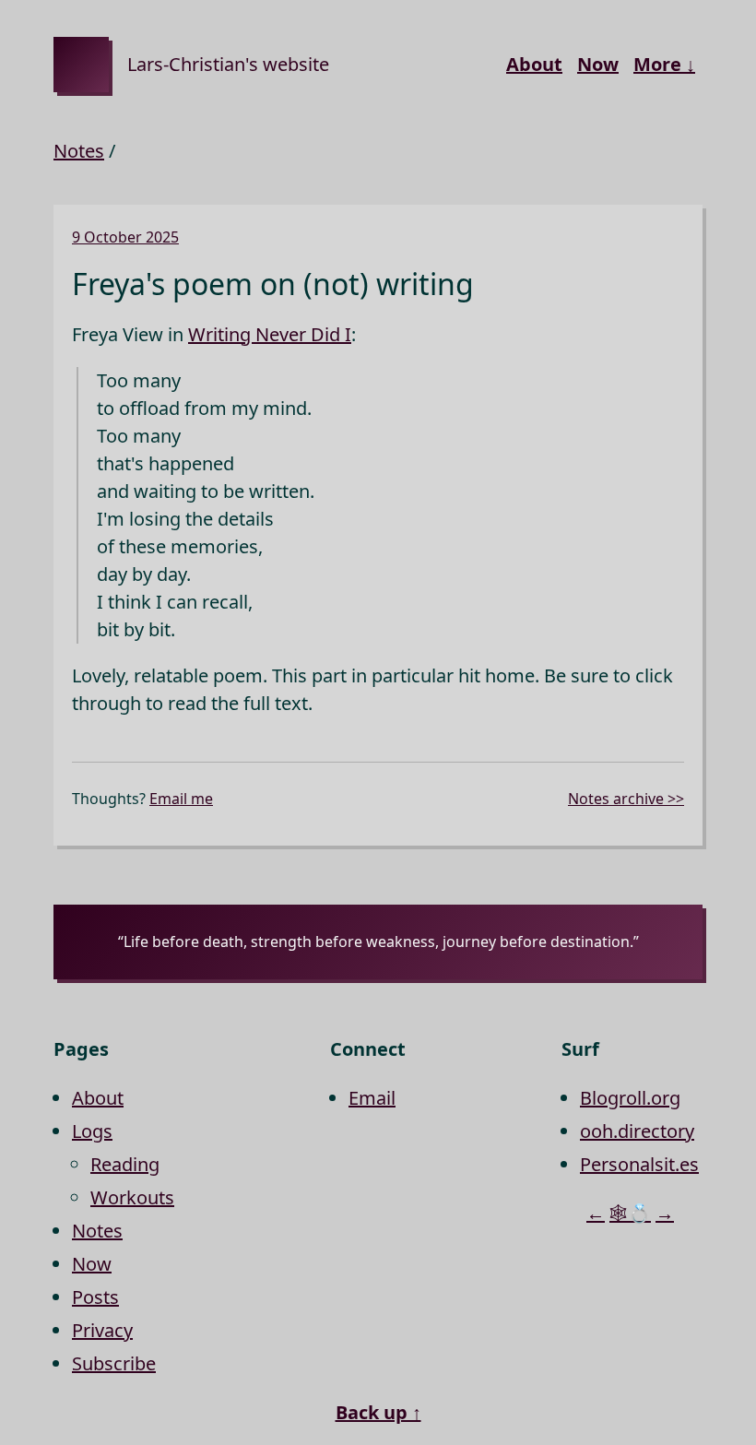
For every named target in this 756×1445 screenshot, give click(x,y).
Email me (181, 798)
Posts (95, 1297)
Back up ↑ (378, 1412)
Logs (92, 1131)
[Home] (81, 64)
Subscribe (114, 1363)
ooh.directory (637, 1131)
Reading (124, 1164)
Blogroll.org (630, 1097)
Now (598, 64)
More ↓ (664, 64)
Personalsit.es (639, 1164)
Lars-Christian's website (228, 64)
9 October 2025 (125, 237)
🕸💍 (630, 1213)
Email (372, 1097)
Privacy (102, 1330)
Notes (78, 150)
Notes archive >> (626, 798)
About (534, 64)
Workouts (132, 1197)
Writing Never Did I (269, 334)
